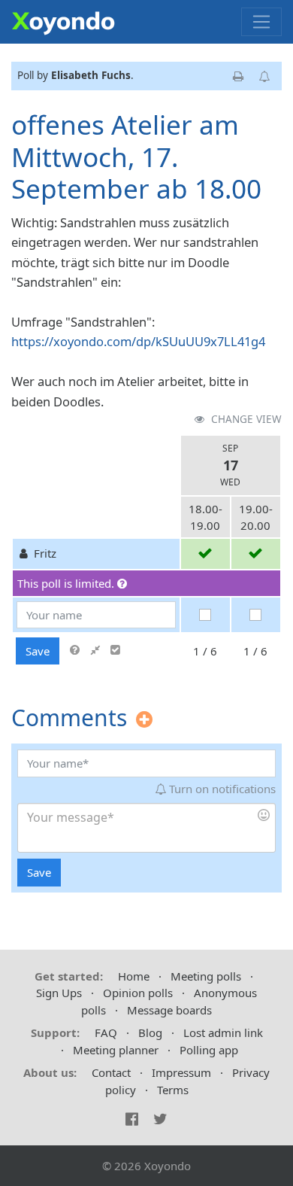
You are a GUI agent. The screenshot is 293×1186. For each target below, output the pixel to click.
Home (134, 976)
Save (38, 650)
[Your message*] (146, 828)
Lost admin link (223, 1032)
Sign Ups (59, 992)
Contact (111, 1072)
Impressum (181, 1072)
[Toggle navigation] (261, 22)
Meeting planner (116, 1049)
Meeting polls (206, 976)
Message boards (169, 1009)
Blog (150, 1032)
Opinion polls (138, 992)
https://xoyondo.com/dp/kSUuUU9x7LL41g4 (138, 341)
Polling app (209, 1049)
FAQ (106, 1032)
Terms (173, 1089)
